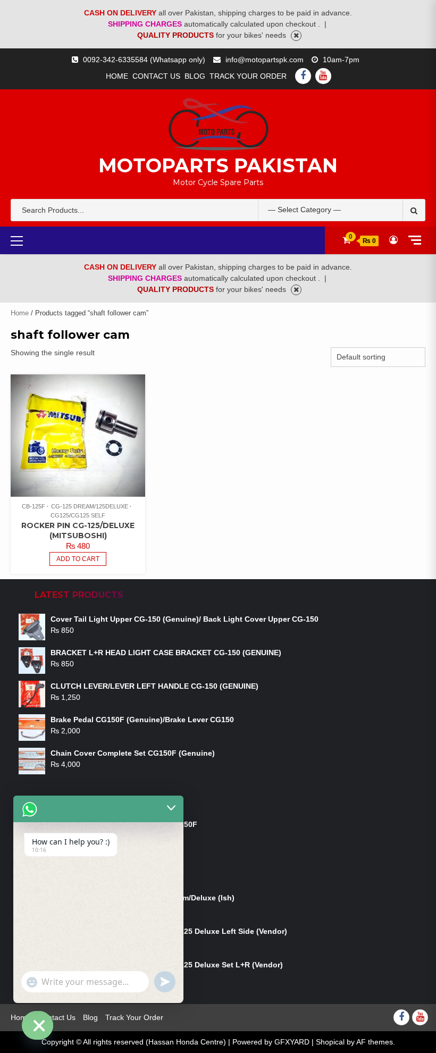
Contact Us (156, 76)
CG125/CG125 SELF (78, 515)
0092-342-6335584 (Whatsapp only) (144, 59)
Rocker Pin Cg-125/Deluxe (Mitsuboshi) (78, 530)
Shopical (330, 1042)
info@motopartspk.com (264, 59)
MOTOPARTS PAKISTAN (218, 165)
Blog (195, 76)
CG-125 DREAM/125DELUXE (89, 506)
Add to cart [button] (77, 559)
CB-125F (33, 506)
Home (117, 76)
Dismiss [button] (296, 35)
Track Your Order (248, 76)
